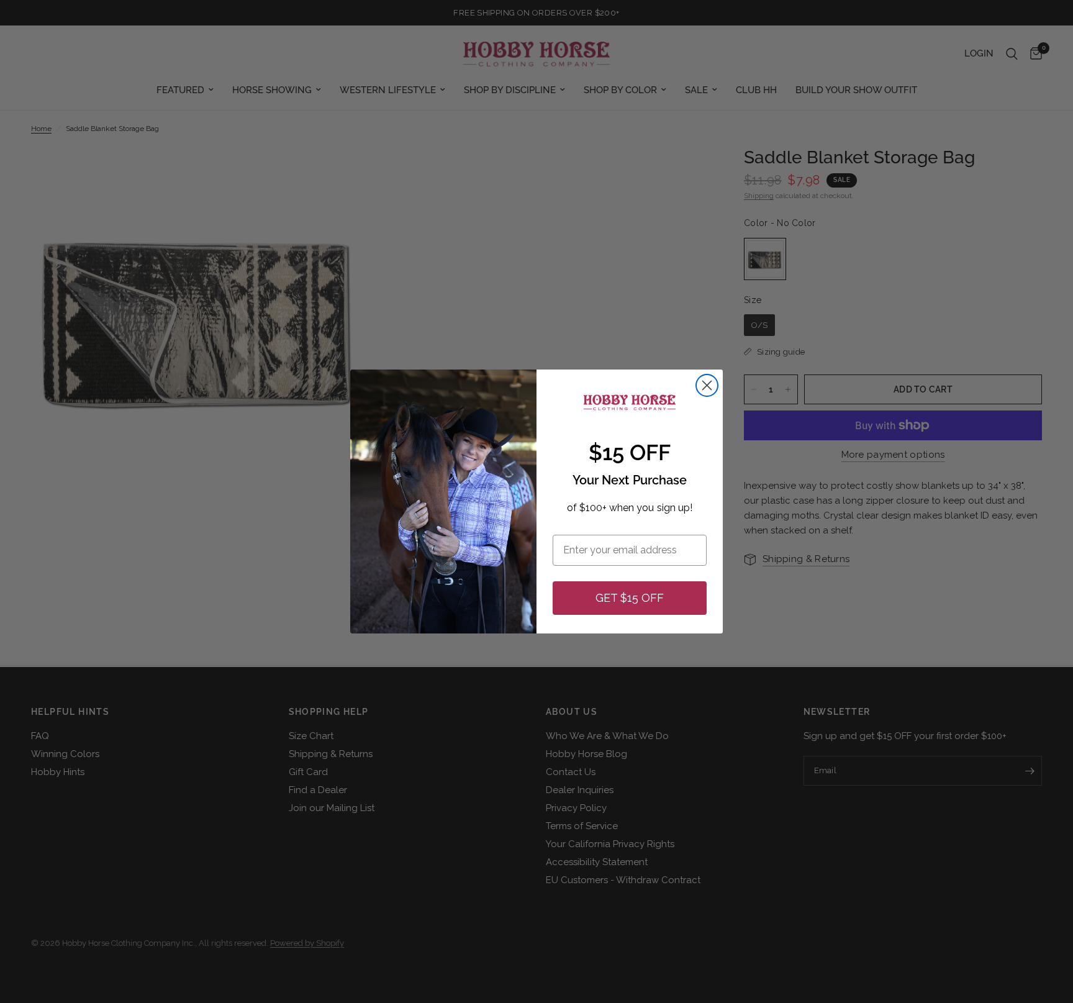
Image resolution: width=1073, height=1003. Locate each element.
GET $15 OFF (629, 597)
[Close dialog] (707, 385)
